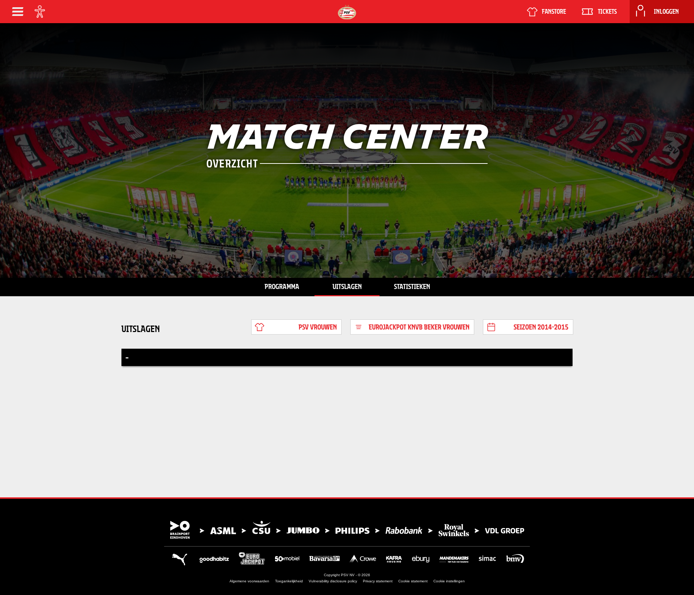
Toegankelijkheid (289, 581)
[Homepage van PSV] (347, 12)
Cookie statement (413, 581)
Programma (282, 286)
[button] (18, 11)
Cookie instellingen (449, 581)
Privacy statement (378, 581)
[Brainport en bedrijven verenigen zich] (347, 530)
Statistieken (412, 286)
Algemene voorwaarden (249, 581)
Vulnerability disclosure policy (333, 581)
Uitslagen (347, 286)
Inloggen (666, 12)
